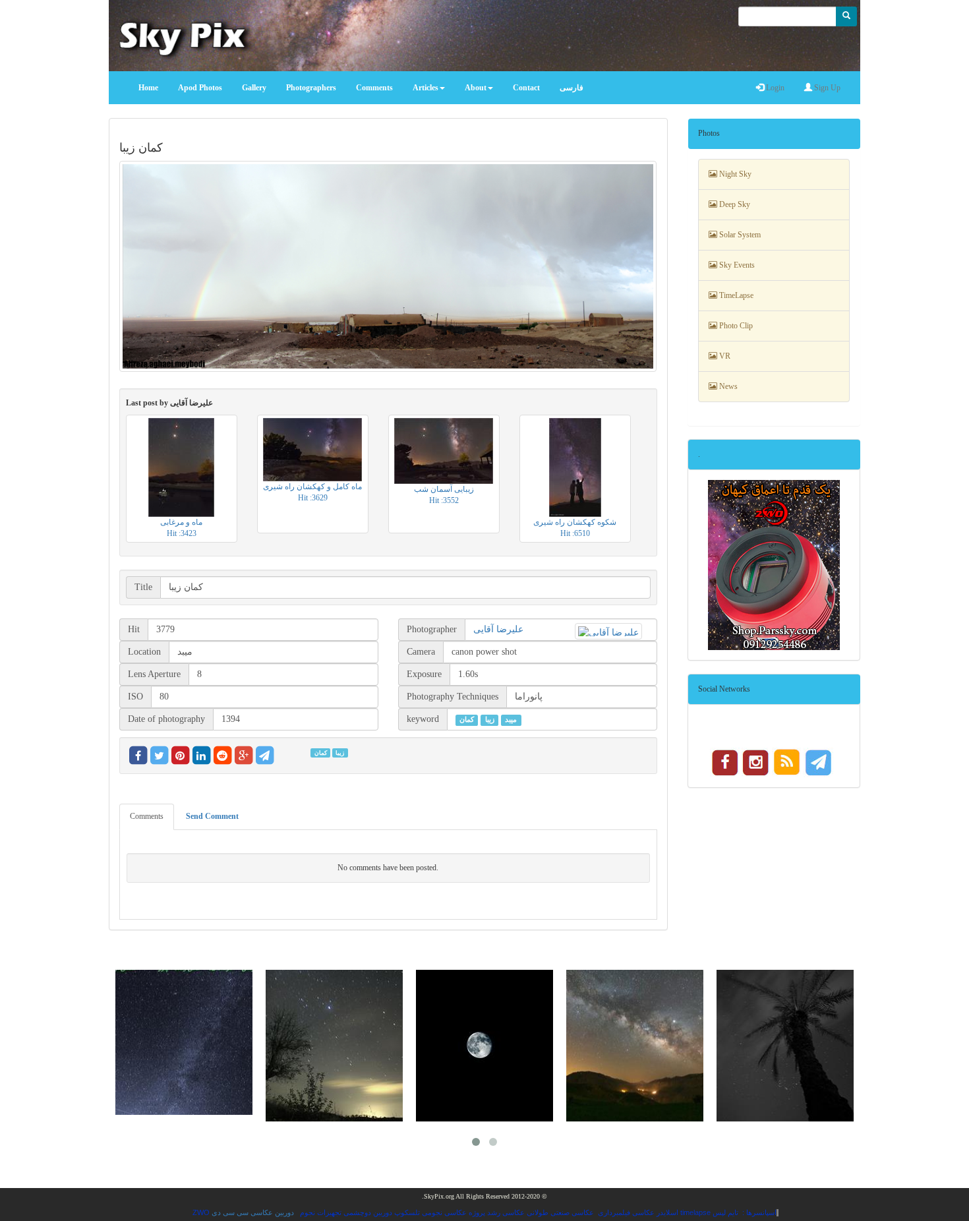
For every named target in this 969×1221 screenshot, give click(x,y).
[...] (785, 1045)
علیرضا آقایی (498, 629)
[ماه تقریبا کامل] (484, 1045)
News (727, 386)
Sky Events (736, 265)
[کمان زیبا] (388, 266)
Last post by (169, 402)
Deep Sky (733, 204)
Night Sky (734, 174)
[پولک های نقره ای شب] (334, 1045)
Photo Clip (735, 325)
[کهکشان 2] (634, 1045)
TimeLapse (735, 295)
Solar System (739, 234)
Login (774, 87)
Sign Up (826, 87)
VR (723, 356)
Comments (146, 816)
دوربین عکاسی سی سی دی (253, 1212)
